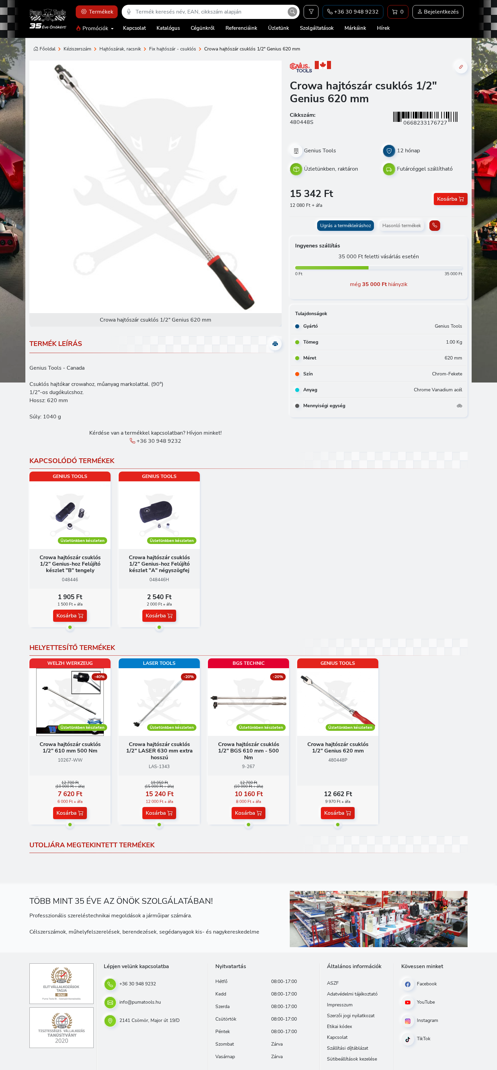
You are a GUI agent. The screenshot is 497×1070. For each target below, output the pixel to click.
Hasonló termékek (401, 225)
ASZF (333, 983)
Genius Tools (320, 150)
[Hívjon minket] (434, 225)
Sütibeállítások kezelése (352, 1059)
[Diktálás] (129, 12)
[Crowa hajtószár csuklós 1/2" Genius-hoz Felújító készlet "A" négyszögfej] (159, 515)
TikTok (423, 1038)
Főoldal (47, 49)
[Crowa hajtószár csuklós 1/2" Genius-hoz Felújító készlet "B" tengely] (70, 515)
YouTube (425, 1002)
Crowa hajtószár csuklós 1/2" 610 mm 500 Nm (70, 748)
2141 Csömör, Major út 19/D (149, 1020)
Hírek (383, 28)
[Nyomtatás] (275, 343)
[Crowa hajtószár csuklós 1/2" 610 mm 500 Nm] (70, 701)
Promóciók (95, 28)
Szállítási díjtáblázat (347, 1048)
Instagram (427, 1020)
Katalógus (168, 28)
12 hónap (408, 150)
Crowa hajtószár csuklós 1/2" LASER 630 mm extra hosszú (159, 751)
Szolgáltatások (317, 28)
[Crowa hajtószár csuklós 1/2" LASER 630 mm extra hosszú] (159, 701)
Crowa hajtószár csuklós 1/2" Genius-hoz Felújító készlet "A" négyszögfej (159, 564)
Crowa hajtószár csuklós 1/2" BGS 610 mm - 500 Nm (248, 751)
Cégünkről (203, 28)
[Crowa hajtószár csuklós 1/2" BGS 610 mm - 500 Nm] (248, 701)
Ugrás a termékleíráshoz (345, 225)
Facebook (426, 984)
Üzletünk (278, 28)
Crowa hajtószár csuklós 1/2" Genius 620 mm (338, 748)
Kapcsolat (134, 28)
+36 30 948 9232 (158, 441)
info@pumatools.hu (139, 1002)
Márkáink (355, 28)
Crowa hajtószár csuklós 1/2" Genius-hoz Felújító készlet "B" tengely (70, 564)
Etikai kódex (339, 1026)
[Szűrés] (311, 12)
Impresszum (340, 1005)
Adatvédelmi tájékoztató (352, 994)
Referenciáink (241, 28)
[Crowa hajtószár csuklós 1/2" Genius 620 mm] (337, 701)
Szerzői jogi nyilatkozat (351, 1015)
